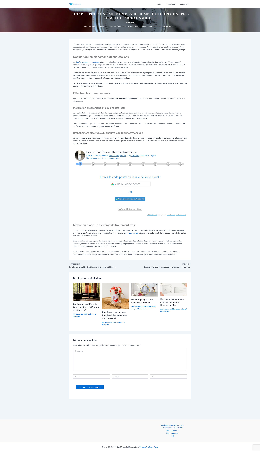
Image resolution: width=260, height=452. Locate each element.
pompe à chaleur (131, 233)
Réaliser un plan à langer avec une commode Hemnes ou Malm (172, 302)
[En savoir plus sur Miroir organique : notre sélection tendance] (144, 289)
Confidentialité (153, 214)
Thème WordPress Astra (148, 447)
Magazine (183, 4)
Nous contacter (172, 433)
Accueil (159, 4)
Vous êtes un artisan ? (181, 214)
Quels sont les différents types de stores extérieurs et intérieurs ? (86, 307)
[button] (176, 4)
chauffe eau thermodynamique (87, 62)
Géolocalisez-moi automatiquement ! (131, 199)
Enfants (183, 309)
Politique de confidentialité (172, 428)
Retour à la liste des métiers (131, 209)
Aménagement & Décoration (83, 314)
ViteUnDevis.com (171, 214)
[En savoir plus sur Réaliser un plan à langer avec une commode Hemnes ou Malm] (173, 289)
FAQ (172, 436)
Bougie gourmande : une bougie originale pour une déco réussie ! (114, 315)
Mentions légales (172, 430)
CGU (148, 214)
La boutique (170, 4)
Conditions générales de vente (172, 425)
